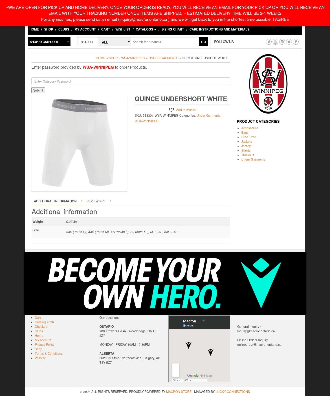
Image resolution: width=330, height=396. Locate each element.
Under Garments (163, 58)
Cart (105, 29)
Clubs (63, 29)
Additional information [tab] (55, 201)
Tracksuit (247, 155)
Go (203, 41)
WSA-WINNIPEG (133, 58)
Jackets (246, 141)
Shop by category (44, 41)
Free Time (248, 137)
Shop (48, 29)
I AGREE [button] (281, 19)
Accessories (249, 128)
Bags (245, 132)
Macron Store (178, 391)
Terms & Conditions (49, 353)
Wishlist (122, 29)
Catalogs (145, 29)
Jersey (246, 146)
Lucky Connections (233, 391)
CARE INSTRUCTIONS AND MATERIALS (219, 29)
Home (34, 29)
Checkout (41, 326)
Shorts (246, 150)
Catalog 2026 (44, 322)
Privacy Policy (44, 344)
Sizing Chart (173, 29)
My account (85, 29)
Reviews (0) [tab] (96, 201)
